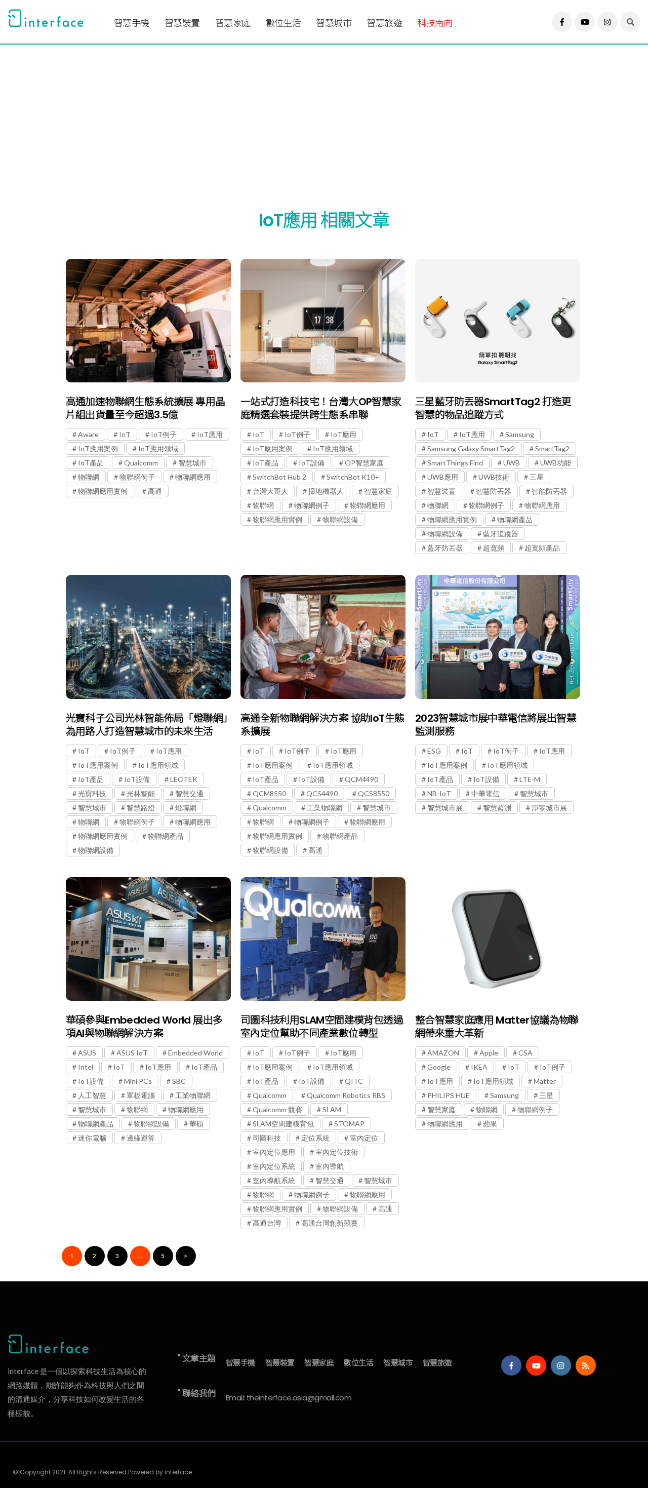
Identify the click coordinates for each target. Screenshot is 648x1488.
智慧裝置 (182, 23)
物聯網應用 (193, 477)
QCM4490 (361, 779)
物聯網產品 (515, 519)
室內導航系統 (274, 1180)
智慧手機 (131, 23)
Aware (88, 434)
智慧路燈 (141, 807)
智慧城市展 (445, 807)
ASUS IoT (132, 1052)
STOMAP (349, 1123)
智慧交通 (189, 793)
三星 (537, 477)
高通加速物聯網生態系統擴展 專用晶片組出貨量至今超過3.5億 (145, 408)
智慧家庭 (233, 23)
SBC (179, 1081)
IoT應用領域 (158, 448)
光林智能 (141, 793)
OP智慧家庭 (364, 462)
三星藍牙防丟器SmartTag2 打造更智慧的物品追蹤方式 (493, 408)
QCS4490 (322, 793)
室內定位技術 (336, 1152)
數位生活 (283, 23)
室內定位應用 (274, 1152)
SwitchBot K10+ (353, 477)
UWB (511, 462)
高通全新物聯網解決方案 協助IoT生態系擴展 (322, 724)
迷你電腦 (92, 1137)
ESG (434, 751)
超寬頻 (493, 547)
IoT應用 (210, 434)
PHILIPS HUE (448, 1095)
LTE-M (529, 779)
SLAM (331, 1109)
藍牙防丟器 (445, 547)
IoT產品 (91, 462)
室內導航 (329, 1166)
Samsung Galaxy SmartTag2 (471, 448)
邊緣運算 (141, 1137)
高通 (155, 491)
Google (439, 1067)
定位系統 (315, 1137)
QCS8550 (373, 793)
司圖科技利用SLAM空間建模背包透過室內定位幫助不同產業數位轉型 (321, 1026)
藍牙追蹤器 (500, 533)
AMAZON (443, 1052)
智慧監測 (497, 807)
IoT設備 (312, 462)
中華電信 (485, 793)
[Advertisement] (311, 115)
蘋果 (490, 1123)
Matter (545, 1081)
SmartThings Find (455, 462)
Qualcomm (141, 462)
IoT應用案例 (98, 448)
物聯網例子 (137, 477)
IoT (125, 434)
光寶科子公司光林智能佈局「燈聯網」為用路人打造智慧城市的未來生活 (147, 724)
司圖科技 (267, 1137)
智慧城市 (333, 23)
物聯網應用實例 (103, 491)
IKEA (479, 1067)
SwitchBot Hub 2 (279, 477)
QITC (354, 1081)
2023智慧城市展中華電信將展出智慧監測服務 (495, 724)
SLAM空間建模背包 (283, 1123)
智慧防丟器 (493, 491)
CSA (525, 1052)
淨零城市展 (549, 807)
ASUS (87, 1052)
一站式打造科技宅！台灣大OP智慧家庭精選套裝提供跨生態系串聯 (320, 408)
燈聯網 (185, 807)
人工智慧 (92, 1095)
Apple (488, 1052)
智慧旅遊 (384, 23)
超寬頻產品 (542, 547)
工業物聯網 (324, 807)
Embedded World (195, 1052)
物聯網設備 (340, 519)
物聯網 (88, 477)
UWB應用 (442, 477)
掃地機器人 (326, 491)
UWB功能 (555, 462)
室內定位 (364, 1137)
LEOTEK (183, 779)
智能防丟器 (549, 491)
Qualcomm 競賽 (277, 1109)
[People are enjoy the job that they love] (148, 321)
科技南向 (435, 23)
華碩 (196, 1123)
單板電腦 (141, 1095)
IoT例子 (164, 434)
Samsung (519, 434)
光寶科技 (92, 793)
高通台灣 (267, 1223)
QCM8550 (269, 793)
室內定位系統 (274, 1166)
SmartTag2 (552, 448)
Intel (85, 1067)
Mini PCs (138, 1081)
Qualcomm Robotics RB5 (346, 1095)
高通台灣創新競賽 (329, 1223)
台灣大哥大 (270, 491)
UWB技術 (493, 477)
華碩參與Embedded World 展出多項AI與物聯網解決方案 (144, 1026)
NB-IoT (439, 793)
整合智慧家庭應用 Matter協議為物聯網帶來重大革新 (497, 1026)
